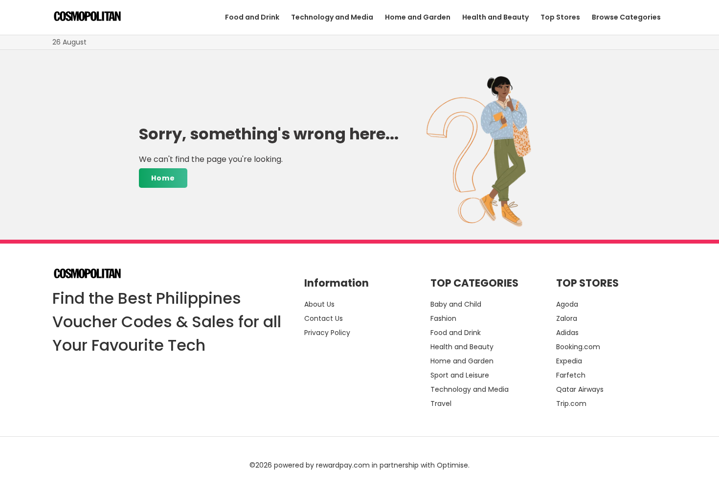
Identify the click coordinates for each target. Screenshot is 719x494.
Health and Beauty (495, 17)
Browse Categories (626, 17)
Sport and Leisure (459, 375)
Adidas (567, 332)
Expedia (569, 361)
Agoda (567, 304)
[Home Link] (87, 17)
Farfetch (570, 375)
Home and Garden (417, 17)
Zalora (566, 318)
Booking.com (578, 347)
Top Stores (560, 17)
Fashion (443, 318)
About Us (319, 304)
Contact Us (323, 318)
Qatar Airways (580, 389)
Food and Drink (252, 17)
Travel (440, 403)
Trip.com (571, 403)
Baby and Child (455, 304)
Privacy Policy (327, 332)
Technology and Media (332, 17)
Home (163, 178)
